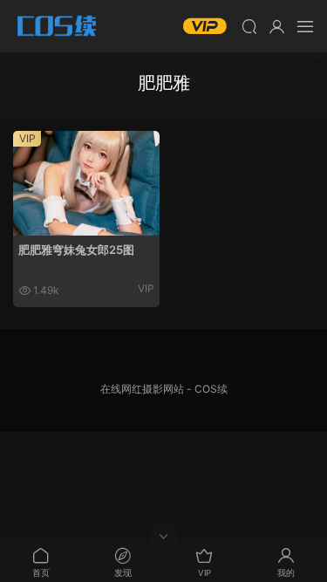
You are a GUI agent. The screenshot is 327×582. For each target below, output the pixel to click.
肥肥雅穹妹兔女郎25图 (76, 250)
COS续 (56, 26)
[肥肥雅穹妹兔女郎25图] (86, 183)
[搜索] (249, 26)
